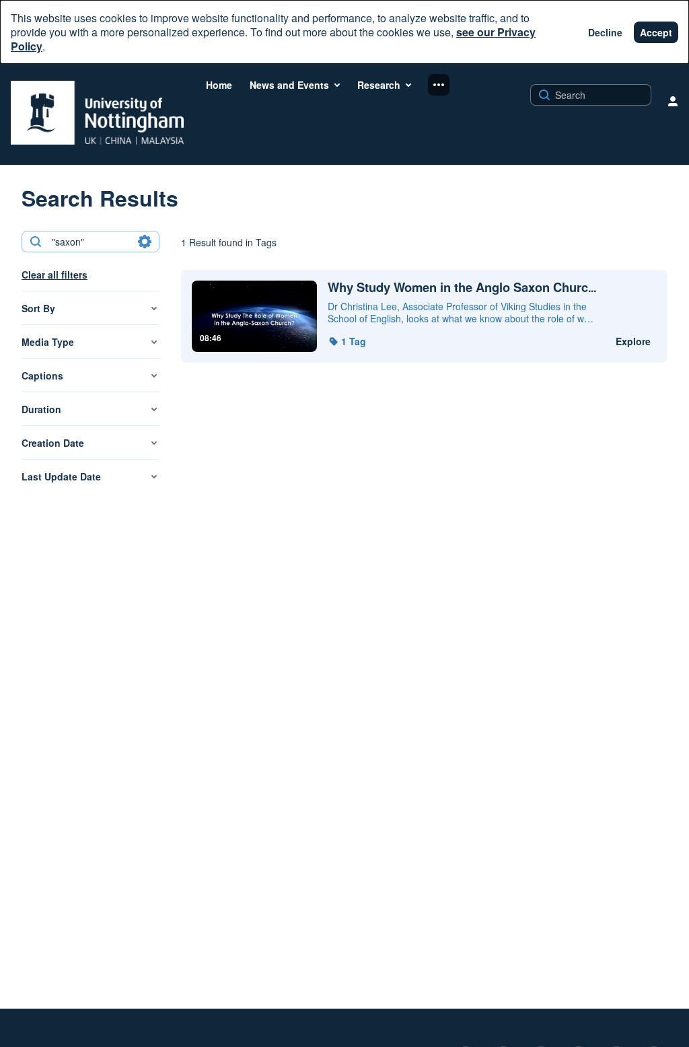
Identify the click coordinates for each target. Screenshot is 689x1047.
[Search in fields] (145, 241)
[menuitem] (219, 85)
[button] (347, 341)
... (462, 288)
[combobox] (90, 241)
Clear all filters (54, 274)
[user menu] (673, 101)
